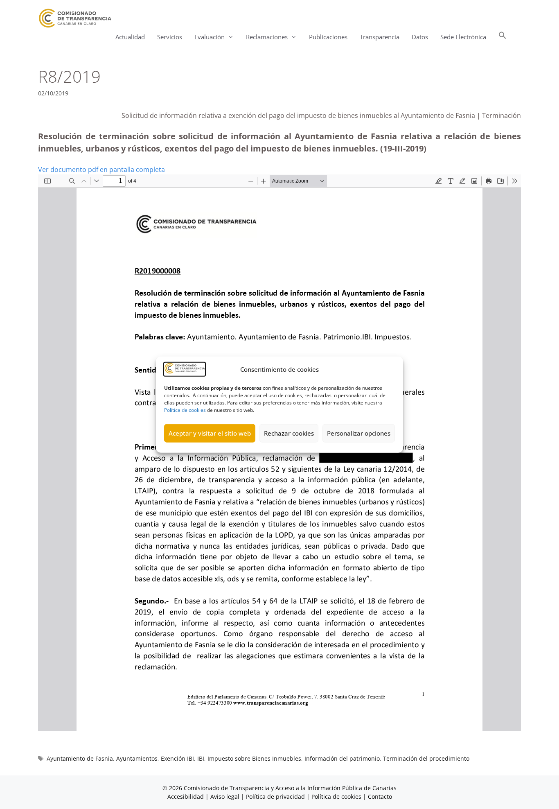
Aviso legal (224, 796)
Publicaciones (328, 37)
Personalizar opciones (358, 433)
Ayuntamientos (137, 758)
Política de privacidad (275, 796)
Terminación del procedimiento (426, 758)
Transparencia (379, 37)
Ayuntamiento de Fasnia (80, 758)
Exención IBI (177, 758)
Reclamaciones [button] (267, 37)
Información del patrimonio (342, 758)
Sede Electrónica (463, 37)
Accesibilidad (186, 796)
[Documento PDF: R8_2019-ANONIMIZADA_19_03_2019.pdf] (279, 452)
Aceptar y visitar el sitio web (210, 433)
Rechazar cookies (289, 433)
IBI (200, 758)
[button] (502, 37)
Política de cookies (185, 409)
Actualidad (130, 37)
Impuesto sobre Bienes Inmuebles (254, 758)
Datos (420, 37)
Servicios (169, 37)
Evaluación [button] (209, 37)
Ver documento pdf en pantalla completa (101, 169)
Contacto (380, 796)
